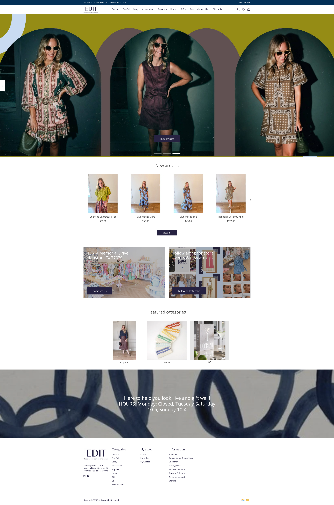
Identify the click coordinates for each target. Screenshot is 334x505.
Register (144, 454)
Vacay (135, 9)
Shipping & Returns (177, 473)
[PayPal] (247, 500)
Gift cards (217, 9)
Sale (192, 9)
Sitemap (172, 480)
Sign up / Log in (244, 2)
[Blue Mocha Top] (188, 193)
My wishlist (145, 461)
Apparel (124, 362)
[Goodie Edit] (91, 9)
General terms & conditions (181, 458)
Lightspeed (115, 500)
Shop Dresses (167, 138)
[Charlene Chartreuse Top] (103, 193)
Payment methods (177, 469)
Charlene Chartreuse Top (103, 216)
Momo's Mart (203, 9)
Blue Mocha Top (188, 216)
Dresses (116, 9)
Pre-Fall (126, 9)
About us (173, 454)
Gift (210, 362)
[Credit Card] (243, 500)
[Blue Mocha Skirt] (145, 193)
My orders (144, 458)
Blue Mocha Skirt (146, 216)
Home (167, 362)
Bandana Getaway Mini (231, 216)
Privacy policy (174, 465)
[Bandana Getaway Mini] (230, 193)
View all (167, 232)
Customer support (177, 477)
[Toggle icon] (238, 9)
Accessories (117, 465)
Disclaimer (173, 461)
